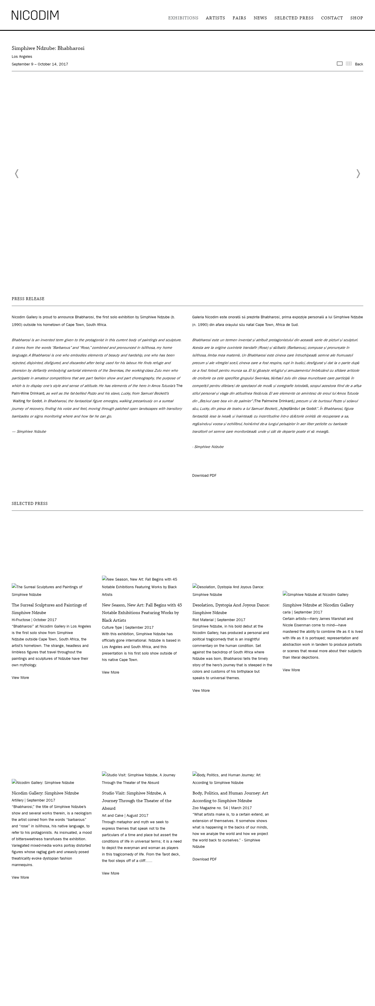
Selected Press (294, 18)
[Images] (339, 63)
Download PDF (204, 475)
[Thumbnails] (349, 63)
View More (20, 677)
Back (359, 64)
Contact (332, 18)
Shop (356, 18)
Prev (17, 173)
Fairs (239, 18)
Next (358, 173)
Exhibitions (183, 18)
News (260, 18)
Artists (215, 18)
